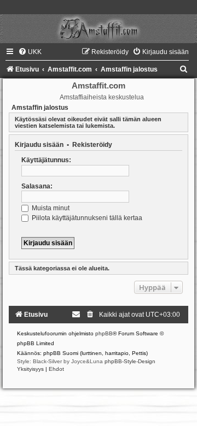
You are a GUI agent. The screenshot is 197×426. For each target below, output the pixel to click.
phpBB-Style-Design (130, 361)
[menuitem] (30, 52)
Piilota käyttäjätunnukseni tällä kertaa (86, 218)
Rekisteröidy (92, 144)
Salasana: (37, 186)
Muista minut (49, 208)
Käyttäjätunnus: (46, 160)
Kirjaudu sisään (39, 144)
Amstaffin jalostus (39, 107)
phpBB (104, 333)
